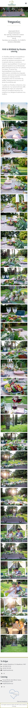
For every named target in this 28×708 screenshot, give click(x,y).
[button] (26, 3)
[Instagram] (4, 673)
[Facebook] (2, 673)
